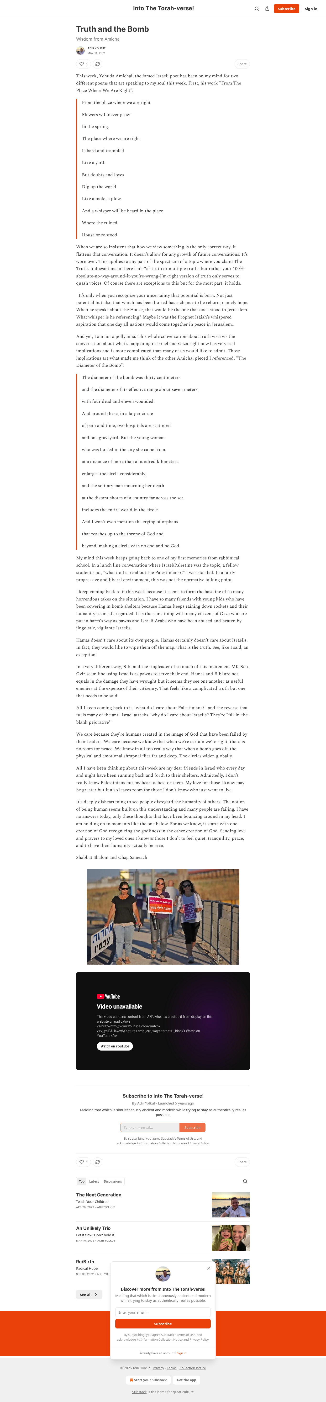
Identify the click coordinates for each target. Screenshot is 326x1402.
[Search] (257, 8)
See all (86, 1294)
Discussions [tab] (113, 1181)
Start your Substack (150, 1380)
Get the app (186, 1380)
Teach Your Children (92, 1201)
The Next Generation (98, 1195)
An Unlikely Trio (93, 1228)
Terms (172, 1368)
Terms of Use (186, 1335)
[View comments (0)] (122, 1213)
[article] (163, 1204)
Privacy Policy (199, 1339)
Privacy (158, 1368)
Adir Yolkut (96, 48)
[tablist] (100, 1181)
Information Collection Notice (162, 1339)
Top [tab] (81, 1181)
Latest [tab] (94, 1181)
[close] (209, 1268)
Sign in (311, 8)
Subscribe (286, 8)
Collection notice (192, 1368)
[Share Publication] (267, 8)
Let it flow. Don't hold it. (95, 1234)
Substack (139, 1392)
